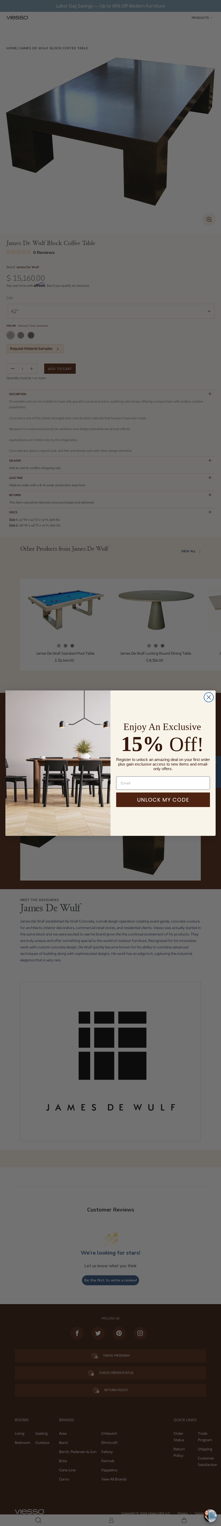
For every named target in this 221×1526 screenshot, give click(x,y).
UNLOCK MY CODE (163, 800)
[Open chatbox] (210, 1515)
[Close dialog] (208, 697)
